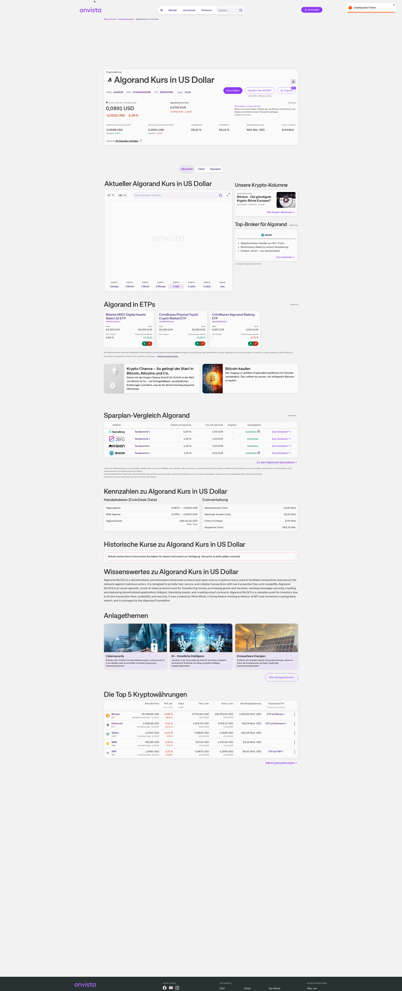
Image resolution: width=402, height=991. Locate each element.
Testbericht (141, 431)
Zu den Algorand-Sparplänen (276, 462)
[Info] (140, 140)
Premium (207, 10)
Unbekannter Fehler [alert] (368, 7)
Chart (201, 169)
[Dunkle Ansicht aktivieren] (95, 1)
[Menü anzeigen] (161, 10)
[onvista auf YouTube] (171, 988)
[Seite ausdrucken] (293, 81)
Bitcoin (116, 714)
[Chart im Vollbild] (228, 194)
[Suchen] (240, 10)
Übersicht (187, 169)
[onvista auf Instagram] (177, 988)
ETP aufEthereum (275, 723)
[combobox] (178, 195)
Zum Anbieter (284, 257)
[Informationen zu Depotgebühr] (258, 431)
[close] (397, 5)
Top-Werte (274, 988)
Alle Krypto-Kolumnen (279, 212)
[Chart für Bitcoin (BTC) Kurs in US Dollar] (181, 715)
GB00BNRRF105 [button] (219, 321)
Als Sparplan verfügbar (126, 141)
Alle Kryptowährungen (280, 763)
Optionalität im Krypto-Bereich (247, 106)
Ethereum (117, 723)
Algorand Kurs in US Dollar (147, 19)
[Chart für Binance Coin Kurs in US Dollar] (181, 743)
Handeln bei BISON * (260, 90)
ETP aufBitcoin (275, 714)
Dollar (247, 988)
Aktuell (173, 10)
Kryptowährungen (126, 19)
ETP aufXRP (275, 751)
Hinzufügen (233, 90)
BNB (114, 742)
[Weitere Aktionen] (294, 714)
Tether (115, 732)
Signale (288, 90)
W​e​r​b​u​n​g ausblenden (228, 42)
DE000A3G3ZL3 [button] (113, 321)
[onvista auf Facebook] (164, 988)
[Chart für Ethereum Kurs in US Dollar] (181, 725)
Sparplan (215, 169)
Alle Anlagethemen (281, 677)
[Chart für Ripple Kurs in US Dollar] (181, 753)
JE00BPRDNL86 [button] (166, 321)
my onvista (189, 10)
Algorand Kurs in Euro (179, 102)
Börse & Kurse (110, 19)
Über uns (312, 988)
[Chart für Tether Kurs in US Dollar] (181, 734)
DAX (222, 988)
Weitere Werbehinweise (167, 356)
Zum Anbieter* (280, 431)
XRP (114, 751)
